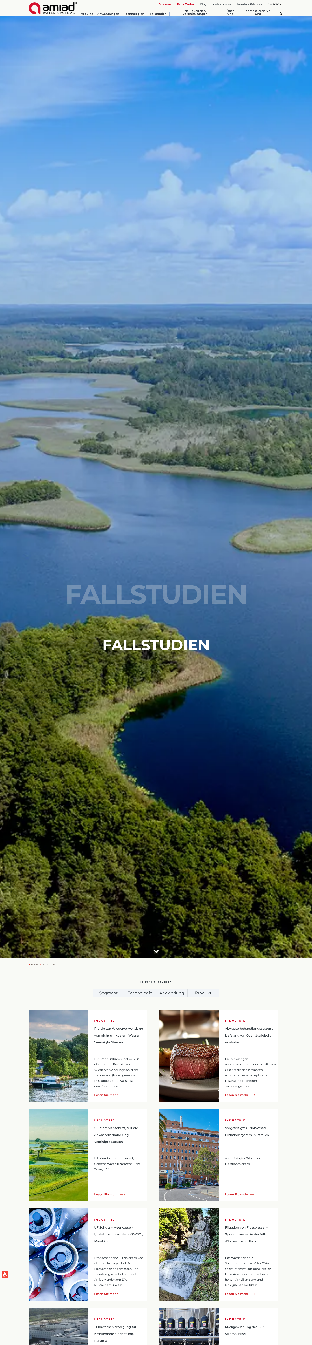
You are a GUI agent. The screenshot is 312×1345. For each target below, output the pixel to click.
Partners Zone (222, 4)
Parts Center (185, 4)
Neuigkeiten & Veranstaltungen (195, 13)
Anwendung (171, 993)
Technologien (134, 14)
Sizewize (165, 4)
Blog (203, 4)
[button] (274, 4)
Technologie (140, 993)
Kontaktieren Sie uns (257, 13)
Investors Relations (249, 4)
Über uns (230, 13)
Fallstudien (158, 14)
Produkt (203, 993)
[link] (53, 8)
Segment (108, 993)
